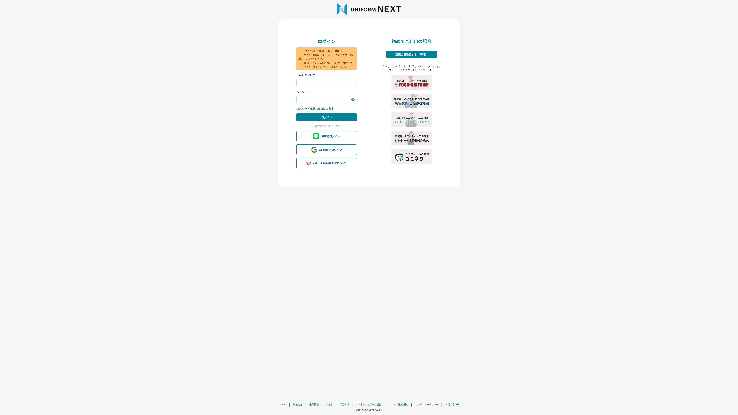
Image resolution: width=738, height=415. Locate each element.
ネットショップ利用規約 (368, 404)
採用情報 (344, 404)
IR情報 (329, 404)
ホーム (282, 404)
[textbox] (327, 82)
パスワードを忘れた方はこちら (315, 108)
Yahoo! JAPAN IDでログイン (330, 163)
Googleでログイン (330, 150)
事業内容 (297, 404)
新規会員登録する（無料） (411, 54)
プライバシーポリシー (426, 404)
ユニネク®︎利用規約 (398, 404)
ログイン (326, 117)
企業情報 (314, 404)
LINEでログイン (330, 136)
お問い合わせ (452, 404)
